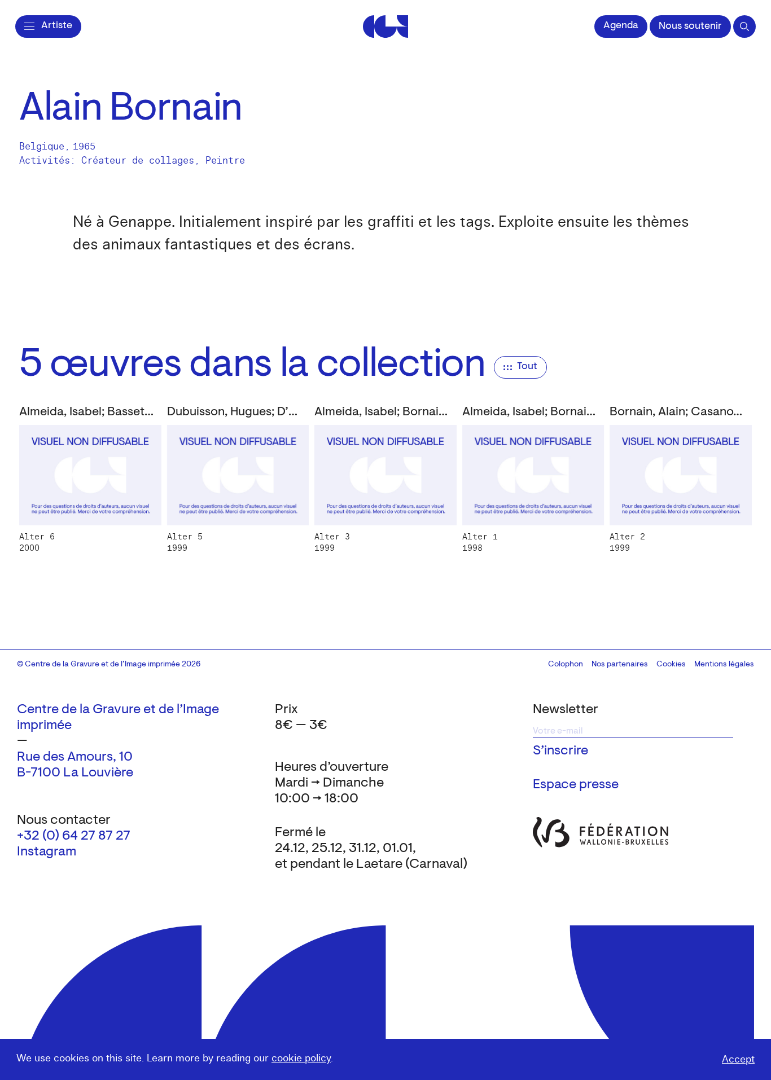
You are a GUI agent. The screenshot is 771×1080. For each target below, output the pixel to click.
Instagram (46, 852)
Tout (527, 367)
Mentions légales (724, 664)
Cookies (671, 664)
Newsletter (565, 710)
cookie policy (301, 1058)
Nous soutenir (690, 26)
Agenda (620, 26)
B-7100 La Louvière (75, 773)
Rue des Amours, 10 (75, 757)
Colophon (565, 664)
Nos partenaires (620, 664)
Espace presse (576, 785)
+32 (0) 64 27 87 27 (73, 836)
